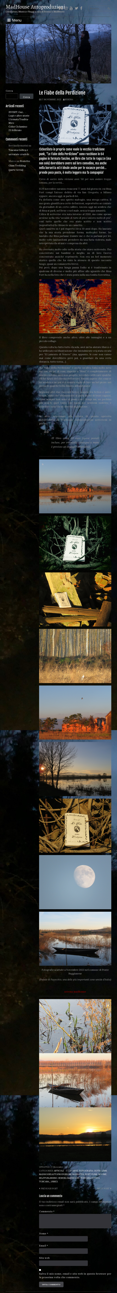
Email (43, 1245)
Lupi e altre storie (19, 115)
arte (75, 1170)
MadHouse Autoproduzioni (35, 6)
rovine (102, 1174)
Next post (103, 1188)
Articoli (59, 1170)
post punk (91, 1174)
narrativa (78, 1174)
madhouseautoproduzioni (55, 1174)
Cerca (9, 90)
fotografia (86, 1170)
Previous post (49, 1188)
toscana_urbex (48, 1181)
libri (104, 1170)
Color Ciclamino (18, 126)
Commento (46, 1211)
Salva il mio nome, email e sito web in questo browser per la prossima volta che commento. (75, 1275)
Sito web (44, 1257)
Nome (43, 1233)
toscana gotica (90, 1177)
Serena (69, 99)
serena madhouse (68, 1177)
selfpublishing (48, 1177)
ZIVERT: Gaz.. (16, 112)
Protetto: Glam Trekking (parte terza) (19, 165)
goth (97, 1170)
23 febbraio (15, 130)
